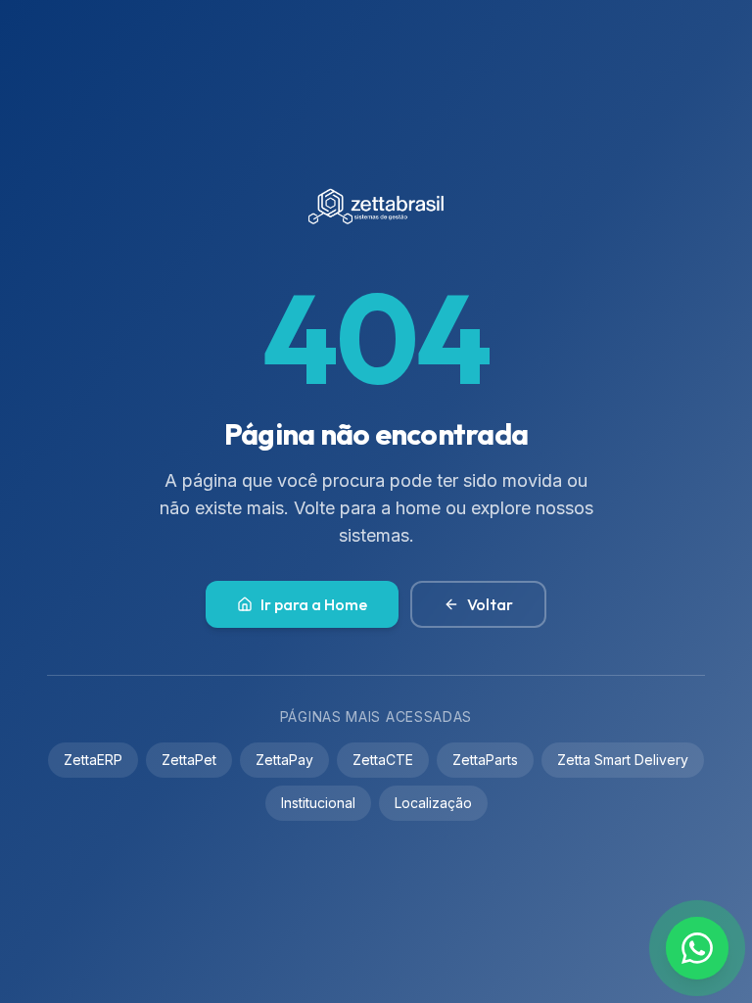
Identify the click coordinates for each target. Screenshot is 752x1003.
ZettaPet (189, 759)
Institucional (318, 802)
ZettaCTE (382, 759)
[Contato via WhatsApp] (697, 948)
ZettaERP (93, 759)
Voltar (490, 604)
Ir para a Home (313, 604)
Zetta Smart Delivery (622, 759)
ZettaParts (485, 759)
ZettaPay (284, 759)
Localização (433, 802)
